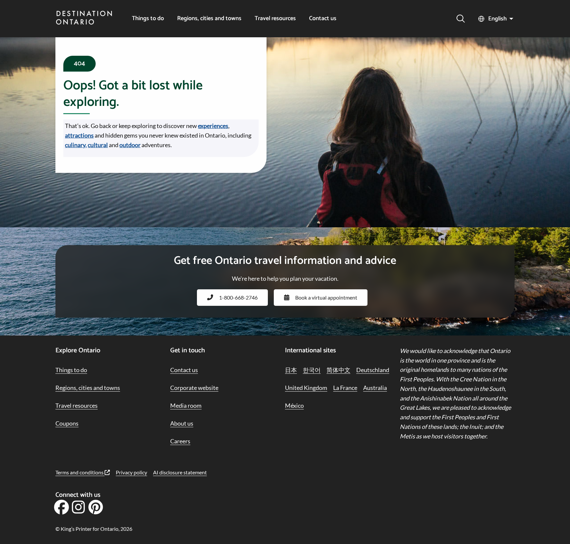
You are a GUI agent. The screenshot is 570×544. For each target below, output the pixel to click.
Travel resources (275, 18)
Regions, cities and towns (209, 18)
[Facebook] (61, 509)
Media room (186, 405)
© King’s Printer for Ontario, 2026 (93, 529)
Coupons (67, 423)
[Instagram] (78, 509)
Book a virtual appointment (326, 297)
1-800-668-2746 (238, 297)
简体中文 (338, 369)
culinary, (76, 144)
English (497, 19)
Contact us (322, 18)
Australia (375, 387)
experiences (213, 125)
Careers (180, 441)
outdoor (130, 144)
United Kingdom (306, 387)
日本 (291, 369)
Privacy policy (131, 472)
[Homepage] (84, 18)
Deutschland (372, 369)
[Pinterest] (95, 509)
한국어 (312, 369)
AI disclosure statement (180, 472)
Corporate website (194, 387)
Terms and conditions (80, 472)
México (294, 405)
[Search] (461, 19)
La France (345, 387)
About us (181, 423)
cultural (98, 144)
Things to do (148, 18)
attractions (79, 135)
